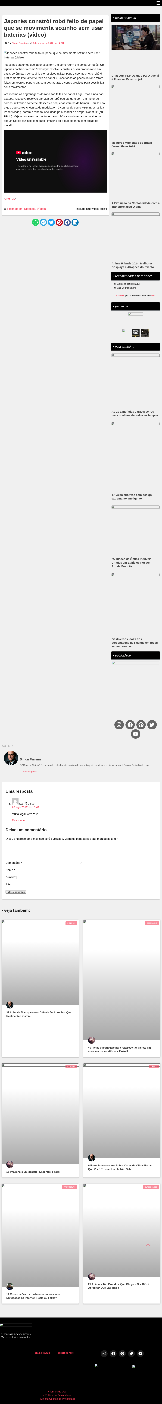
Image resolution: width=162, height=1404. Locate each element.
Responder (19, 820)
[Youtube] (135, 734)
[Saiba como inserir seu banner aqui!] (126, 333)
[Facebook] (130, 724)
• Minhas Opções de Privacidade (57, 1399)
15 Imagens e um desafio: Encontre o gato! (33, 1171)
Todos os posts (29, 771)
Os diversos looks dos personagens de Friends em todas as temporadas (135, 643)
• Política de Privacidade (57, 1395)
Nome (10, 870)
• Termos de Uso (57, 1391)
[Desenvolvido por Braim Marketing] (141, 1367)
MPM (7, 199)
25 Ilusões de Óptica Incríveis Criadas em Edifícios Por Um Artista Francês (131, 562)
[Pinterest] (141, 724)
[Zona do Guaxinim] (145, 333)
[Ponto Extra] (136, 333)
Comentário (14, 862)
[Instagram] (119, 724)
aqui (153, 296)
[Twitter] (152, 724)
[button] (35, 222)
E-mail (11, 877)
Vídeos (41, 208)
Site (8, 884)
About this (120, 296)
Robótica (29, 208)
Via (13, 199)
